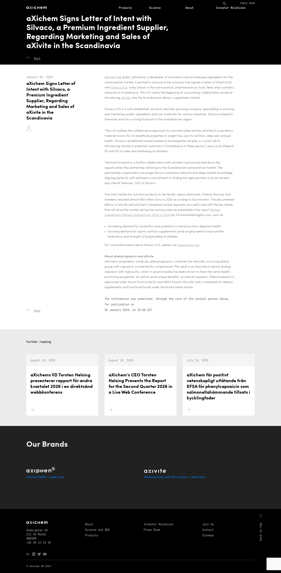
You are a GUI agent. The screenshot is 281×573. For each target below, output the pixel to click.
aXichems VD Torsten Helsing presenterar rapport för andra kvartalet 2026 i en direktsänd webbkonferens (61, 384)
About (189, 8)
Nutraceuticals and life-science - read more (174, 477)
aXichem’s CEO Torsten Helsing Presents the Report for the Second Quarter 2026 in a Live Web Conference (140, 384)
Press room (247, 3)
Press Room (152, 530)
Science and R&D (97, 530)
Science (155, 8)
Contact (208, 530)
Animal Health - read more (45, 477)
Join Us (208, 524)
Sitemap (208, 535)
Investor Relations (230, 8)
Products (125, 8)
